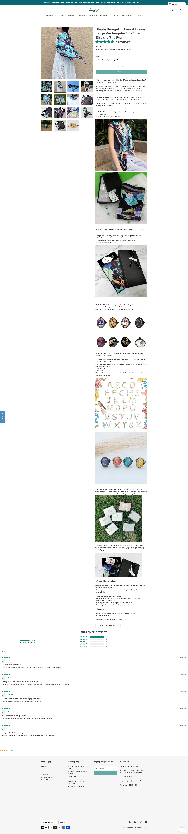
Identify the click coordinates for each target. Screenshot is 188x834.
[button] (105, 42)
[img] (6, 657)
